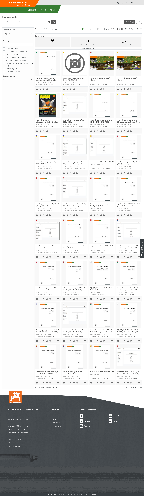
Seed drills (11, 54)
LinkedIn (117, 416)
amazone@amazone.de (20, 433)
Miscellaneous (12, 71)
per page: (51, 29)
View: (114, 29)
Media (43, 9)
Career (54, 419)
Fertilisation (12, 48)
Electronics (11, 69)
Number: (37, 29)
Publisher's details (15, 439)
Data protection (14, 443)
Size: (76, 29)
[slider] (83, 29)
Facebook (87, 416)
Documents (32, 9)
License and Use (14, 446)
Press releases (56, 422)
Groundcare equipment (15, 60)
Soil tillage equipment (15, 57)
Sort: (102, 29)
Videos (52, 9)
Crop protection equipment (17, 51)
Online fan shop (57, 426)
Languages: (91, 29)
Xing (115, 421)
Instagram (87, 421)
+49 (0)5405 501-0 (21, 426)
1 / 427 (133, 29)
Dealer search (56, 416)
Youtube (87, 426)
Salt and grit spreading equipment (17, 64)
